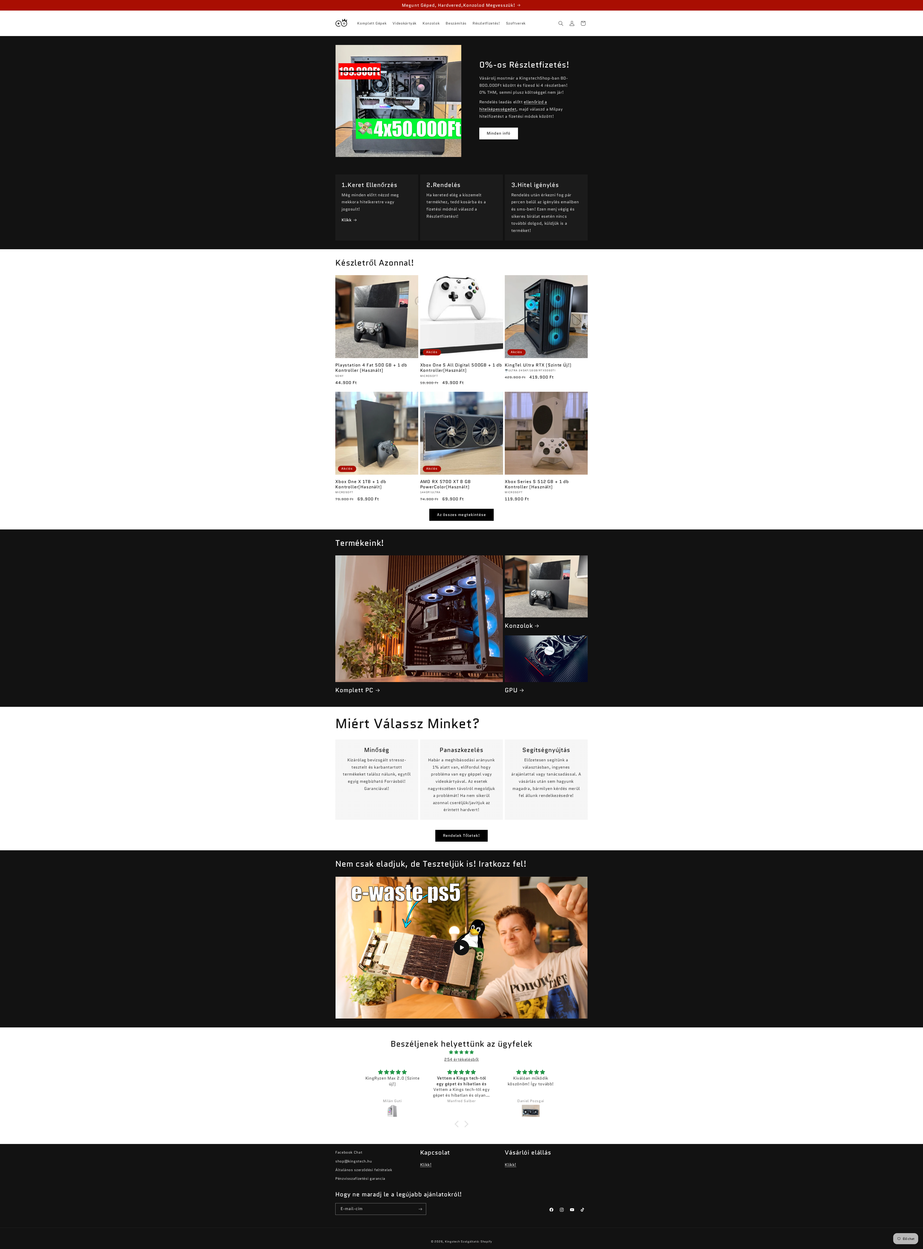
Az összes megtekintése (461, 514)
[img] (461, 1052)
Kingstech (452, 1241)
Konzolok (519, 625)
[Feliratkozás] (420, 1209)
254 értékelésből (461, 1059)
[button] (561, 23)
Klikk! (426, 1165)
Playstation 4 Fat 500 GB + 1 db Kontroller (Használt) (371, 367)
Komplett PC (354, 690)
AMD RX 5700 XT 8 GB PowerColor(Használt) (445, 484)
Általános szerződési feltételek (363, 1169)
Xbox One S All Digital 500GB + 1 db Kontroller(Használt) (461, 367)
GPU (511, 690)
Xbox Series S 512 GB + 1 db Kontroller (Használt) (537, 484)
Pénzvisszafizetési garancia (360, 1178)
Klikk (346, 220)
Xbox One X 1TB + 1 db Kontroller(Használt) (360, 484)
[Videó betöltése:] (461, 948)
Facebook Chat (348, 1152)
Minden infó (499, 133)
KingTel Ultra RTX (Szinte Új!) (538, 365)
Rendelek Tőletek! (461, 835)
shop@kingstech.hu (353, 1161)
